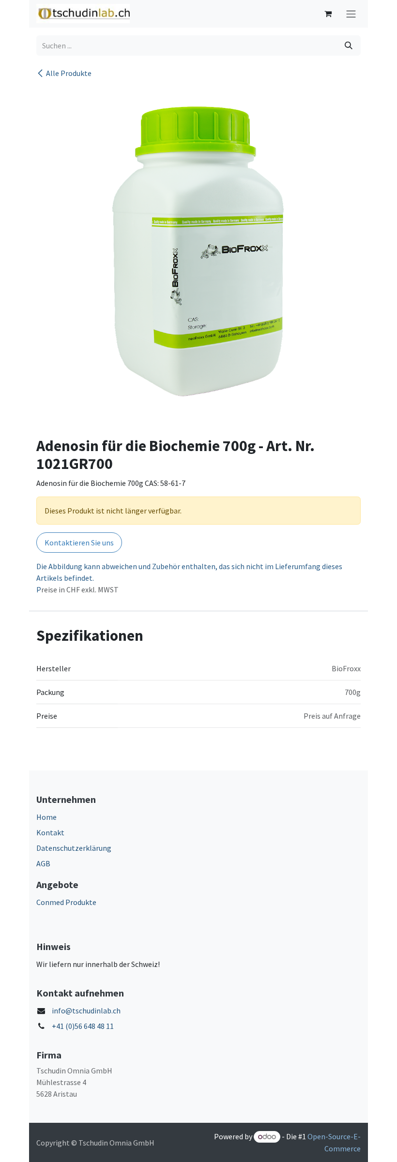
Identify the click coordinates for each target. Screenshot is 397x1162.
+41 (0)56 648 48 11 (83, 1026)
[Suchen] (348, 45)
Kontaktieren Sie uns (79, 542)
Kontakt (50, 832)
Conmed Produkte (66, 902)
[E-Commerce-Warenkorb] (327, 13)
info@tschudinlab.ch (86, 1010)
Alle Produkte (69, 73)
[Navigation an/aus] (351, 14)
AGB (43, 863)
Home (46, 817)
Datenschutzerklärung (73, 848)
